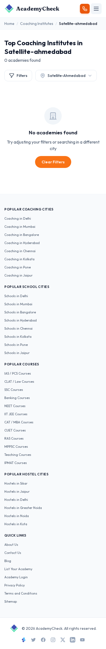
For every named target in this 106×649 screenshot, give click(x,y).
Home (9, 23)
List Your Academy (18, 569)
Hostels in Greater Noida (23, 508)
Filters (22, 75)
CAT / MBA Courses (18, 422)
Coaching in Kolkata (19, 259)
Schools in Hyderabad (20, 320)
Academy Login (16, 577)
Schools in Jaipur (17, 353)
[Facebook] (43, 639)
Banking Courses (17, 398)
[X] (63, 639)
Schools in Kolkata (18, 337)
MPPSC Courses (16, 446)
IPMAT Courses (15, 463)
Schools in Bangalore (20, 312)
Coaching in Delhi (17, 218)
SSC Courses (13, 390)
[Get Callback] (85, 9)
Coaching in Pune (17, 267)
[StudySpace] (23, 639)
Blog (7, 561)
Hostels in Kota (15, 524)
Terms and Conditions (20, 593)
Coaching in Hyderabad (22, 243)
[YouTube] (82, 639)
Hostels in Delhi (16, 500)
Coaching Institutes (36, 23)
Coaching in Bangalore (21, 235)
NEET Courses (15, 406)
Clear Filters (53, 162)
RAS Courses (14, 438)
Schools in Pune (16, 345)
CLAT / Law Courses (19, 381)
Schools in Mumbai (18, 304)
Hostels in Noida (16, 516)
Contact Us (12, 553)
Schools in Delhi (16, 296)
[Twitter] (33, 639)
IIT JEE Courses (15, 414)
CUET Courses (15, 430)
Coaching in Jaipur (18, 275)
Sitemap (10, 601)
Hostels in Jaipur (17, 491)
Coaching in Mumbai (19, 227)
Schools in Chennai (18, 328)
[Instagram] (53, 639)
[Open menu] (96, 8)
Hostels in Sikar (15, 483)
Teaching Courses (17, 455)
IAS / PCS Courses (17, 373)
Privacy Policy (14, 585)
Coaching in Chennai (20, 251)
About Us (11, 545)
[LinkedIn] (72, 639)
